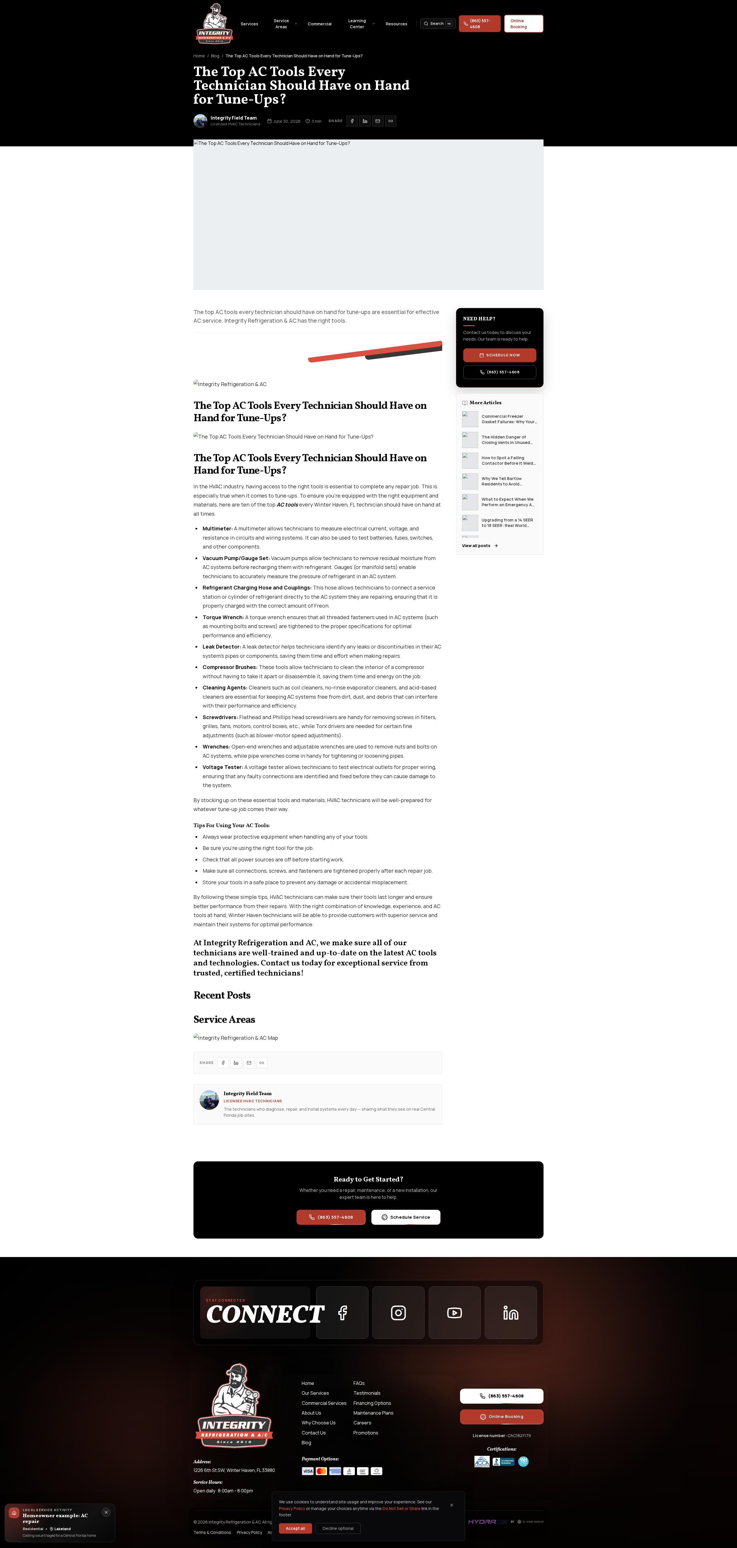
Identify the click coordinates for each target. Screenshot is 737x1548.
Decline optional (338, 1528)
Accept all (295, 1528)
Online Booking (518, 23)
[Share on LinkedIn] (364, 121)
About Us (311, 1413)
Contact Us (314, 1433)
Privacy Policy (292, 1508)
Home (199, 55)
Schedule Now (503, 355)
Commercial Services (324, 1403)
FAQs (359, 1383)
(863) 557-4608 (480, 23)
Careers (362, 1423)
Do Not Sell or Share (402, 1508)
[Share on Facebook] (352, 121)
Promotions (366, 1433)
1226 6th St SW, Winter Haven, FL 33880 (234, 1470)
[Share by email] (377, 121)
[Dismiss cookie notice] (451, 1505)
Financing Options (372, 1403)
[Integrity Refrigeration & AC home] (214, 23)
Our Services (315, 1393)
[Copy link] (390, 121)
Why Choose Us (319, 1423)
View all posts (476, 545)
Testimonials (367, 1393)
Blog (215, 55)
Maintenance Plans (374, 1413)
